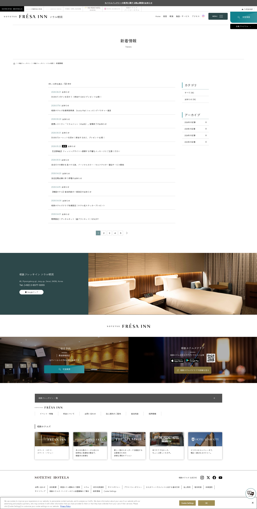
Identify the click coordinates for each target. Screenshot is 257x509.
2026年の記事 (190, 122)
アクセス (196, 16)
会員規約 (209, 487)
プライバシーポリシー (133, 487)
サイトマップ (40, 491)
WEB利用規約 (98, 487)
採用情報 (152, 414)
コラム (86, 487)
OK (206, 503)
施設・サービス (182, 16)
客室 (165, 16)
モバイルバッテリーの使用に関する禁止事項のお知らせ (128, 2)
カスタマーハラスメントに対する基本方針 (163, 487)
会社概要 (52, 487)
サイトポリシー (114, 487)
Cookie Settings (188, 503)
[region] (128, 503)
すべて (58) (189, 92)
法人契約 (187, 487)
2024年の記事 (190, 135)
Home (158, 16)
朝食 (171, 16)
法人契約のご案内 (113, 414)
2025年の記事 (190, 128)
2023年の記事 (190, 142)
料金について (68, 414)
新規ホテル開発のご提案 (70, 487)
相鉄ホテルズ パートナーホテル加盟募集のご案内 (69, 491)
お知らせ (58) (190, 99)
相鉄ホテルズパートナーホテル (131, 8)
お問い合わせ (90, 414)
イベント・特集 (46, 414)
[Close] (253, 503)
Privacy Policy (65, 506)
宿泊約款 (135, 414)
